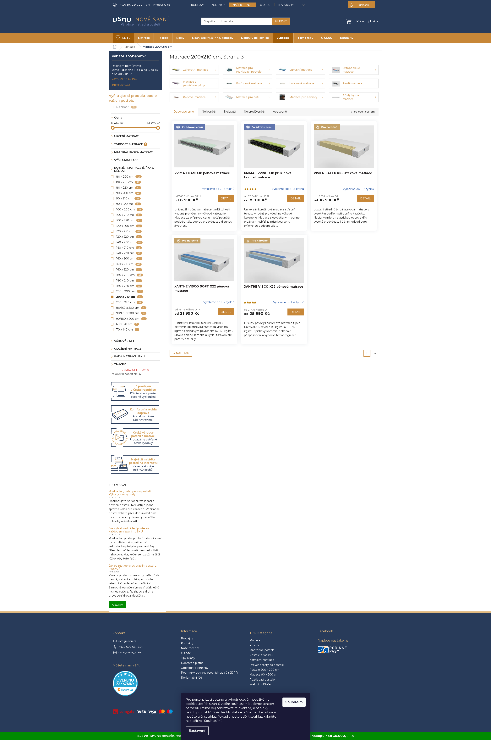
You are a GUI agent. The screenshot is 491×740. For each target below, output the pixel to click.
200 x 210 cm (128, 296)
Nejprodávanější (254, 111)
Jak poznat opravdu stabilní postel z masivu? (132, 567)
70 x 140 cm (127, 329)
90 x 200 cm (128, 193)
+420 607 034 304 (124, 79)
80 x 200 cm (128, 176)
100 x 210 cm (128, 215)
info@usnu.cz (121, 84)
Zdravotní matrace (261, 660)
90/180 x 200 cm (130, 318)
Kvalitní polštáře (260, 684)
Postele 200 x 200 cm (264, 669)
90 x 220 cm (127, 204)
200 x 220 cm (128, 302)
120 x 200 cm (128, 226)
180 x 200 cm (128, 275)
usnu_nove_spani (129, 652)
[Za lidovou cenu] (204, 146)
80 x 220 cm (127, 187)
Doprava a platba (192, 663)
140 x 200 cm (128, 242)
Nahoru (182, 353)
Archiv (117, 605)
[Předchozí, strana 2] (366, 353)
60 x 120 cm (126, 324)
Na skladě (125, 107)
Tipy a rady (286, 4)
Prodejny (196, 4)
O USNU (265, 4)
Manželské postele (262, 650)
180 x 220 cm (128, 286)
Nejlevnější (209, 111)
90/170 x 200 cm (130, 313)
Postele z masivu (261, 655)
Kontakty (218, 4)
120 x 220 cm (128, 236)
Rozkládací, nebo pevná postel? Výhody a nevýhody (130, 493)
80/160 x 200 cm (130, 307)
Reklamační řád (191, 677)
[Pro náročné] (344, 146)
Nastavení (197, 730)
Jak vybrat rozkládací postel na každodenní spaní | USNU (129, 530)
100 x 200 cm (128, 209)
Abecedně (280, 111)
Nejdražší (230, 111)
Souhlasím (294, 702)
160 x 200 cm (128, 258)
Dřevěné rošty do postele (266, 665)
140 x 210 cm (128, 247)
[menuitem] (123, 38)
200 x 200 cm (128, 291)
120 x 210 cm (128, 231)
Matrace (254, 640)
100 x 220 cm (128, 220)
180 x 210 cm (128, 280)
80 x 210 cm (127, 182)
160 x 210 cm (128, 264)
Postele (254, 645)
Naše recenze (242, 4)
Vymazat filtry (134, 370)
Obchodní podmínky (194, 668)
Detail (226, 198)
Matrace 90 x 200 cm (263, 674)
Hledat (281, 21)
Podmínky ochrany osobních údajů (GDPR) (209, 672)
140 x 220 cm (128, 253)
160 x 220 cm (128, 269)
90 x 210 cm (127, 198)
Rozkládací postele (262, 679)
